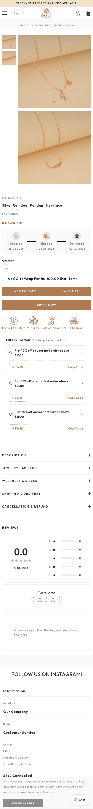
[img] (21, 561)
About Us (9, 703)
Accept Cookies (23, 802)
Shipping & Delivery (16, 757)
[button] (66, 541)
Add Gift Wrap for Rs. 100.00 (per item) (42, 278)
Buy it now (46, 305)
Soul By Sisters (11, 197)
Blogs (6, 723)
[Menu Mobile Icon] (4, 13)
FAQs (6, 751)
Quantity (8, 260)
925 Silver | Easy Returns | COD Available (46, 3)
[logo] (46, 12)
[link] (9, 42)
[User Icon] (77, 13)
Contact (8, 744)
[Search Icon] (16, 13)
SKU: (5, 213)
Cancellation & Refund (17, 764)
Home (21, 25)
